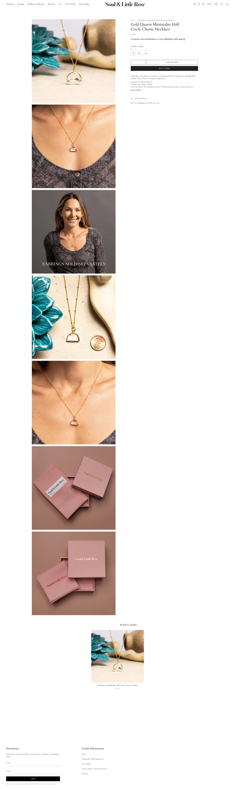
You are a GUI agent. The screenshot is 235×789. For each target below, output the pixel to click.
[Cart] (227, 4)
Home (133, 20)
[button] (222, 4)
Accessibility (86, 764)
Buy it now (164, 68)
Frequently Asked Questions (92, 759)
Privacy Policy (37, 784)
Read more (136, 90)
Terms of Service (48, 784)
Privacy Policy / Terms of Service (94, 768)
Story (84, 754)
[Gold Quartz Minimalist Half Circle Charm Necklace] (117, 656)
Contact (85, 773)
